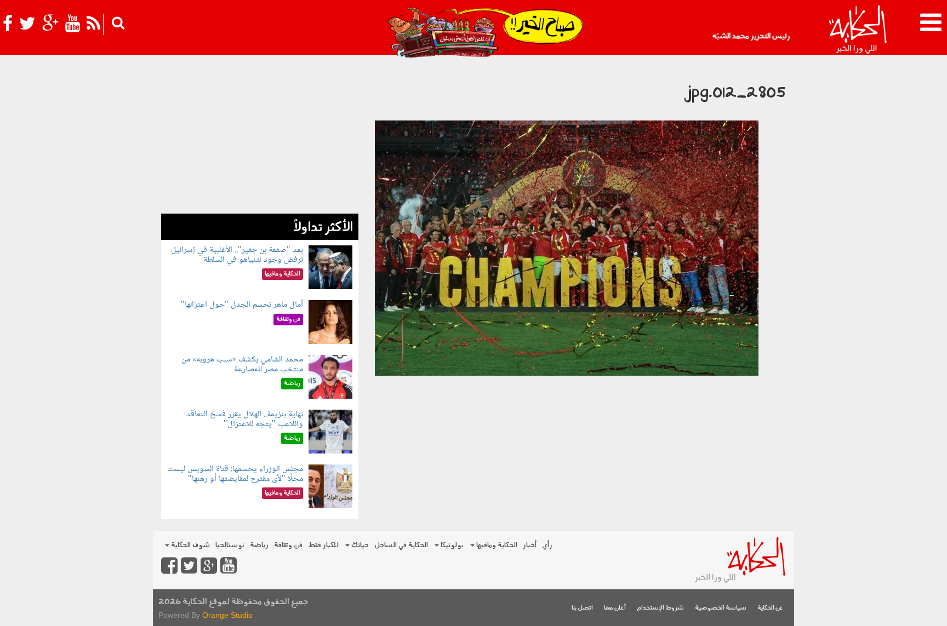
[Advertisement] (259, 137)
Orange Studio (227, 615)
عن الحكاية (770, 608)
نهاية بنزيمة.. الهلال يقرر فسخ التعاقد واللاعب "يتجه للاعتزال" (244, 419)
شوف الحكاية (189, 545)
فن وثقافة (288, 545)
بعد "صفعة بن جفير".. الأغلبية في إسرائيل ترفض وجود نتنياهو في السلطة (237, 255)
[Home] (857, 30)
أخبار (530, 545)
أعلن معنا (615, 608)
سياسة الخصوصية (720, 608)
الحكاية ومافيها (496, 545)
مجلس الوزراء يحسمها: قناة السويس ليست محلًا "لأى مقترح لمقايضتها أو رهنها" (235, 474)
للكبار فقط (323, 545)
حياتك (359, 545)
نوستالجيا (229, 545)
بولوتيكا (451, 545)
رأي (547, 545)
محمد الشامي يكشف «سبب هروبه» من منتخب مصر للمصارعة (242, 364)
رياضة (259, 545)
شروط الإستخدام (660, 608)
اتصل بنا (582, 608)
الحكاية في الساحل (401, 545)
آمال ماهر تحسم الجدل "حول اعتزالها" (242, 304)
